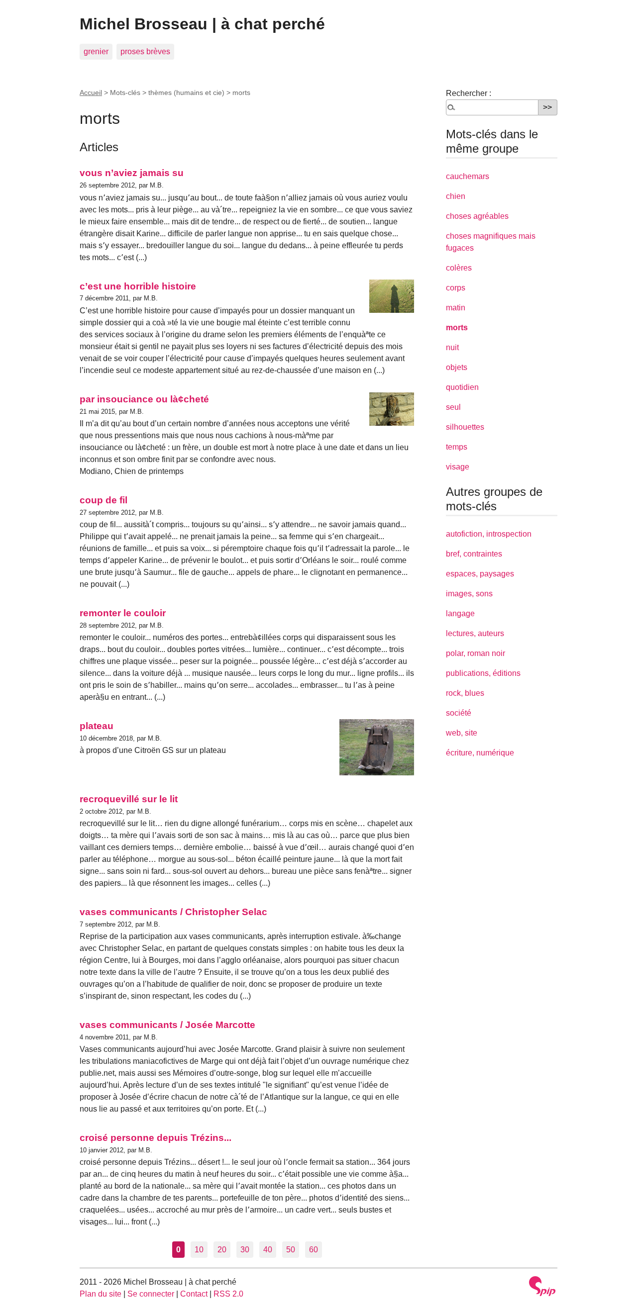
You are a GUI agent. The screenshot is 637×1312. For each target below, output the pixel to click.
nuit (452, 347)
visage (457, 467)
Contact (194, 1294)
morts (457, 327)
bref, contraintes (474, 554)
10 (199, 1249)
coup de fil (103, 500)
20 (221, 1249)
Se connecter (150, 1294)
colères (459, 268)
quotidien (462, 387)
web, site (461, 733)
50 (290, 1249)
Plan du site (100, 1294)
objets (456, 367)
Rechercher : (468, 93)
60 (313, 1249)
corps (455, 287)
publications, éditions (483, 673)
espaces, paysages (480, 573)
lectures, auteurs (475, 633)
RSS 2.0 (228, 1294)
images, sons (469, 593)
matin (455, 307)
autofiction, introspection (488, 534)
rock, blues (465, 693)
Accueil (91, 92)
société (458, 713)
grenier (96, 51)
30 (244, 1249)
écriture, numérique (480, 753)
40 (267, 1249)
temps (456, 447)
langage (460, 613)
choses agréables (477, 216)
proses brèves (145, 51)
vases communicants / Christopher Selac (173, 912)
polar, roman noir (475, 653)
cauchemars (467, 176)
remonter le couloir (123, 613)
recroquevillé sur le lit (129, 799)
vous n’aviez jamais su (132, 173)
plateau (96, 726)
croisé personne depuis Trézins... (155, 1137)
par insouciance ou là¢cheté (144, 399)
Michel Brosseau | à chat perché (202, 24)
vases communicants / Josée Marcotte (167, 1025)
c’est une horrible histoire (138, 286)
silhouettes (465, 427)
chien (455, 196)
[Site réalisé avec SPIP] (542, 1286)
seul (453, 407)
